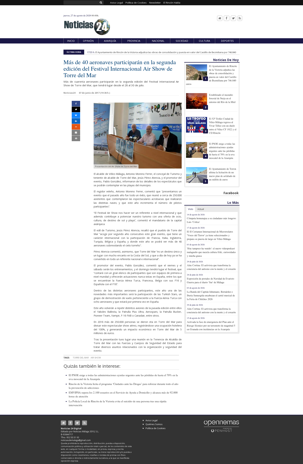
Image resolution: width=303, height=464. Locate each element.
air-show (96, 357)
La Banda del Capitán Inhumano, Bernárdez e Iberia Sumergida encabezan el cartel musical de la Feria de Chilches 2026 (211, 295)
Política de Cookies (156, 428)
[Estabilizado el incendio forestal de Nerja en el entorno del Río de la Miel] (196, 101)
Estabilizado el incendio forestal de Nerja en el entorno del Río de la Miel (222, 98)
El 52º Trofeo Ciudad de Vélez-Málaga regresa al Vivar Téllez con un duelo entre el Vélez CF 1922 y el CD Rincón (222, 126)
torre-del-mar (81, 357)
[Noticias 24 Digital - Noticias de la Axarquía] (86, 25)
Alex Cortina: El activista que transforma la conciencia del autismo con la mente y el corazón (211, 267)
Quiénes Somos (154, 424)
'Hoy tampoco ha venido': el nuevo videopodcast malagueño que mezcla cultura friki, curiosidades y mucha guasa (211, 252)
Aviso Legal (151, 420)
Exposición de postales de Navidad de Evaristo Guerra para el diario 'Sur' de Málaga (210, 280)
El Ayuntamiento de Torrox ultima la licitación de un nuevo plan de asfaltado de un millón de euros (222, 174)
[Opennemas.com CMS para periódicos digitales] (221, 426)
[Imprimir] (76, 138)
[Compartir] (76, 103)
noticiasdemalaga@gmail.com (76, 440)
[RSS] (239, 18)
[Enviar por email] (76, 132)
